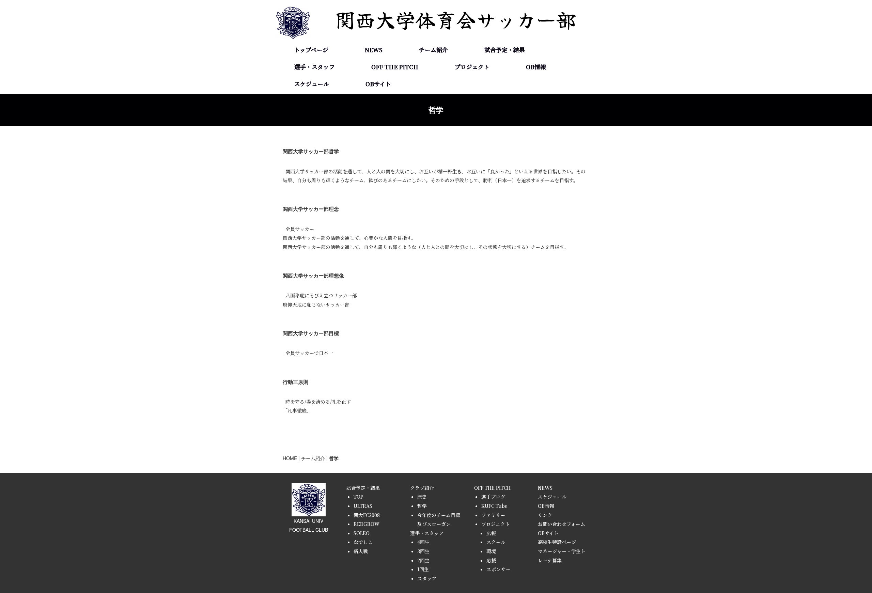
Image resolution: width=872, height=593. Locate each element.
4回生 (314, 71)
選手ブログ (395, 71)
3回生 (423, 551)
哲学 (433, 88)
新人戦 (505, 156)
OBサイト (378, 84)
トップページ (311, 50)
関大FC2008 (367, 515)
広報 (491, 533)
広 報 (472, 71)
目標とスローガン (433, 105)
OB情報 (536, 67)
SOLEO (505, 122)
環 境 (472, 105)
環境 (491, 551)
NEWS (374, 50)
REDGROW (505, 105)
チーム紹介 (313, 458)
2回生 (314, 105)
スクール (472, 88)
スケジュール (311, 84)
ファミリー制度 (394, 105)
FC (505, 88)
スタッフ (314, 139)
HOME (290, 458)
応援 (491, 560)
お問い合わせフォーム (561, 523)
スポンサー (498, 569)
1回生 (314, 122)
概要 (433, 71)
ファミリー (493, 515)
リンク (545, 515)
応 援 (472, 122)
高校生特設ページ (557, 542)
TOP (505, 54)
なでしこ (504, 139)
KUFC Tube (494, 505)
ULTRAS (504, 71)
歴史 (433, 54)
